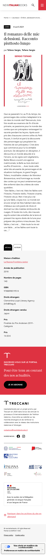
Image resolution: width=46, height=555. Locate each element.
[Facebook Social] (18, 436)
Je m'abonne (15, 384)
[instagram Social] (23, 436)
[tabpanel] (23, 297)
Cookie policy (20, 535)
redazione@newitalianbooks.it (16, 430)
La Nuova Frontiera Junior (16, 261)
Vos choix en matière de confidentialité (26, 546)
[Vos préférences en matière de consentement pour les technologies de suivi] (22, 550)
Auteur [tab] (17, 247)
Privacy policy (8, 535)
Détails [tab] (8, 247)
